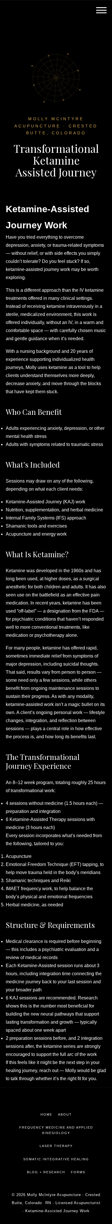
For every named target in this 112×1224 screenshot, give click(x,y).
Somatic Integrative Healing (56, 1159)
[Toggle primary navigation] (101, 10)
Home (46, 1114)
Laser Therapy (56, 1146)
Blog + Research (46, 1172)
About (65, 1114)
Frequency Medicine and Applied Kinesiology (56, 1130)
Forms (78, 1172)
